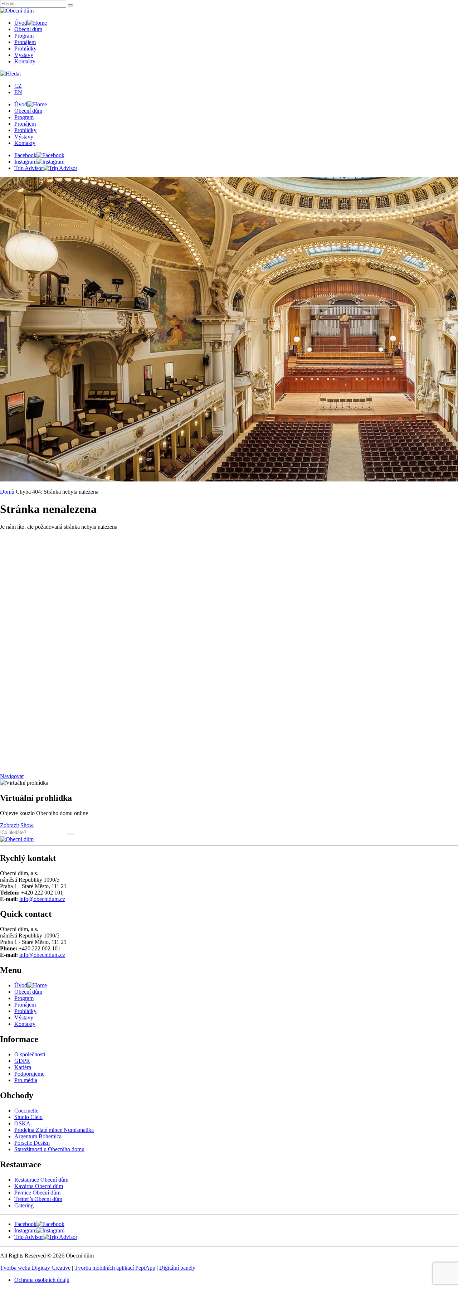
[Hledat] (70, 5)
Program (24, 36)
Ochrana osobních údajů (41, 1280)
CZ (18, 86)
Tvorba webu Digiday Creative (35, 1268)
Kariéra (22, 1067)
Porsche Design (32, 1143)
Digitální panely (177, 1268)
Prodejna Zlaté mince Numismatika (54, 1130)
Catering (24, 1205)
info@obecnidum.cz (42, 899)
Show (27, 825)
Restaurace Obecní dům (41, 1180)
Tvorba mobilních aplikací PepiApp (114, 1268)
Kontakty (24, 61)
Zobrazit (9, 825)
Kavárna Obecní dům (38, 1186)
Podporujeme (29, 1074)
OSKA (22, 1123)
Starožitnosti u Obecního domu (49, 1149)
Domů (7, 492)
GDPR (22, 1061)
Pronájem (25, 42)
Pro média (25, 1080)
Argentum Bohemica (38, 1136)
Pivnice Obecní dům (37, 1192)
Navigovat (12, 776)
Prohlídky (25, 48)
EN (18, 92)
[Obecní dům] (17, 839)
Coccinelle (26, 1111)
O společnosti (29, 1054)
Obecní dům (28, 29)
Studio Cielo (28, 1117)
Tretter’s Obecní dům (38, 1199)
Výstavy (23, 55)
